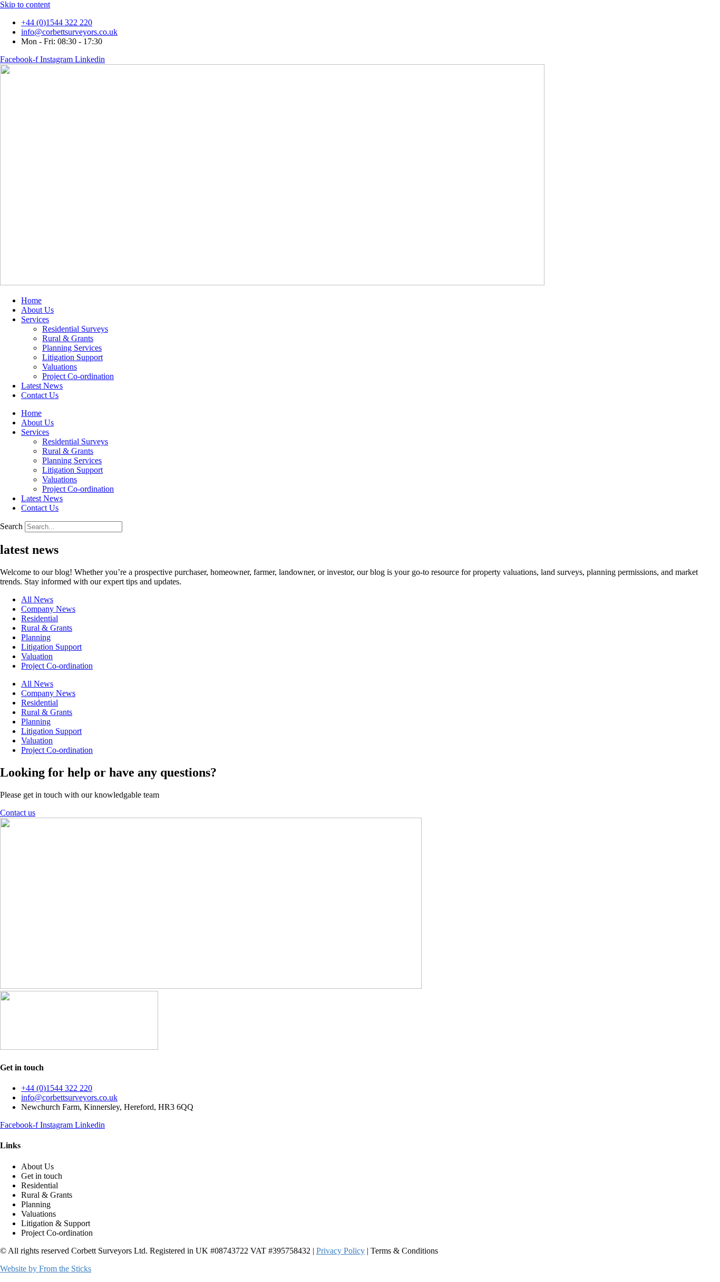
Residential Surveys (75, 328)
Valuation (37, 656)
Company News (48, 608)
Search (11, 526)
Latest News (42, 385)
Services (35, 319)
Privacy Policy (340, 1250)
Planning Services (72, 347)
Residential (39, 618)
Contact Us (40, 395)
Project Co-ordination (78, 376)
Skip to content (25, 4)
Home (31, 300)
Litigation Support (72, 357)
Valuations (59, 366)
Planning (36, 637)
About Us (37, 309)
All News (37, 599)
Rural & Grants (67, 338)
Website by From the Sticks (45, 1268)
